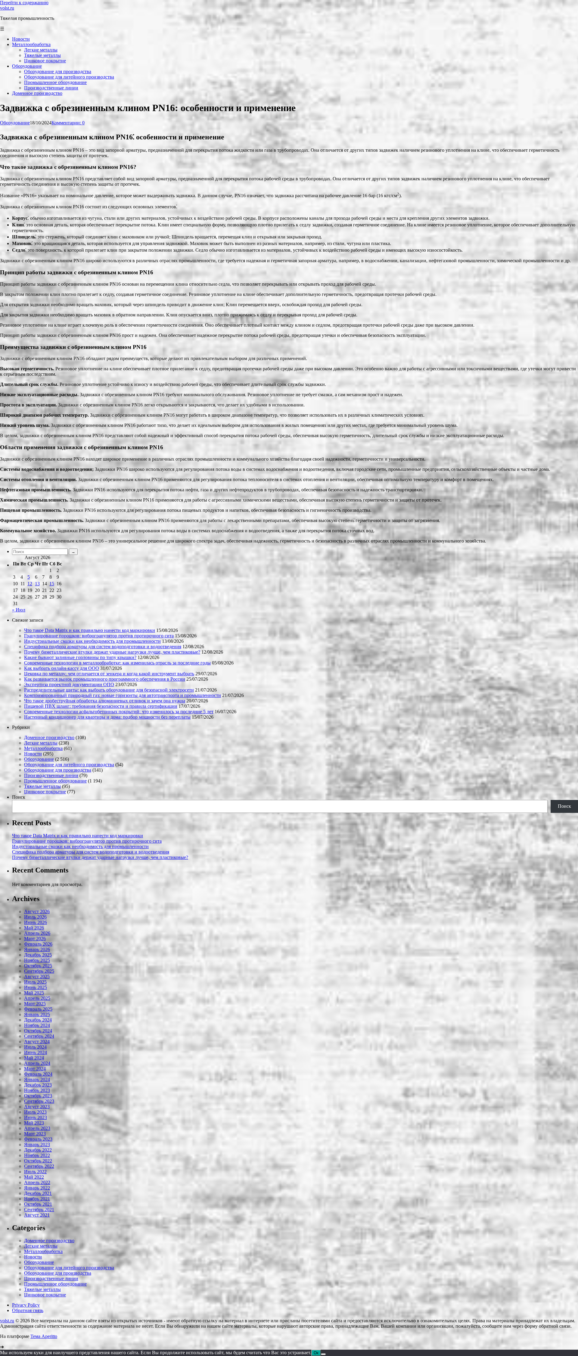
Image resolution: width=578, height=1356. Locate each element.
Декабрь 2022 (38, 1149)
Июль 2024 (35, 1047)
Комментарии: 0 (68, 122)
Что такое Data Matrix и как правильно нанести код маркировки (89, 630)
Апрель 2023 (37, 1128)
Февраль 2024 (38, 1074)
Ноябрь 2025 (37, 960)
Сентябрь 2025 (39, 971)
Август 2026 (37, 911)
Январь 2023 (37, 1144)
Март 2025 (35, 1003)
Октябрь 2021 (38, 1204)
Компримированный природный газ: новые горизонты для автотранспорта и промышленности (122, 695)
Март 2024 (35, 1068)
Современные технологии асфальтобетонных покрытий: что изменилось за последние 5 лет (118, 711)
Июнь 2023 (35, 1117)
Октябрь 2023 (38, 1095)
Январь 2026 (37, 949)
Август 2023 (37, 1106)
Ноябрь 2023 (37, 1090)
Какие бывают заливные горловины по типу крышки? (80, 657)
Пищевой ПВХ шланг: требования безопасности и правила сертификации (100, 706)
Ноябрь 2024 (37, 1025)
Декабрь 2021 (38, 1193)
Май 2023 (34, 1122)
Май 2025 (34, 992)
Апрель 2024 (37, 1063)
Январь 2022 (37, 1187)
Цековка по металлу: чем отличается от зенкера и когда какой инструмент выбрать (109, 673)
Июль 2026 (35, 916)
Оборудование (15, 122)
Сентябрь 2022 (39, 1166)
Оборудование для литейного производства (69, 764)
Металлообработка (43, 748)
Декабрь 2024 (38, 1019)
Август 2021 (37, 1215)
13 (37, 583)
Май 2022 (34, 1177)
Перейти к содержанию (24, 2)
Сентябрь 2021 (39, 1209)
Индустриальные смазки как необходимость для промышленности (92, 641)
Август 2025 (37, 976)
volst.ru (7, 8)
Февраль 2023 (38, 1139)
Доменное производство (49, 737)
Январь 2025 (37, 1014)
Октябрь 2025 (38, 965)
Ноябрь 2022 (37, 1155)
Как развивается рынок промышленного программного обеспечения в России (104, 679)
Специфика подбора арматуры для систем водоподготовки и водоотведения (102, 646)
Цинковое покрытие (45, 791)
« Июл (18, 609)
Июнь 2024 (35, 1052)
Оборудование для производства (57, 770)
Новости (33, 753)
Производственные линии (51, 775)
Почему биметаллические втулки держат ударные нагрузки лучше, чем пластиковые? (112, 652)
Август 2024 (37, 1041)
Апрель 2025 (37, 998)
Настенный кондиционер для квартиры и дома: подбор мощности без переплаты (107, 717)
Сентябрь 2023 (39, 1101)
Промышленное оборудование (55, 780)
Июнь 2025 (35, 987)
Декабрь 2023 (38, 1084)
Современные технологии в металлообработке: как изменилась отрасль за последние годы (117, 662)
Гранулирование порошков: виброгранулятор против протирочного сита (99, 635)
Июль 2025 (35, 981)
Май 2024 (34, 1057)
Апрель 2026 (37, 933)
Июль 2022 (35, 1171)
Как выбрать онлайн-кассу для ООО (61, 668)
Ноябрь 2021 (37, 1198)
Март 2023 (35, 1133)
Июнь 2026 (35, 922)
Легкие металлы (40, 742)
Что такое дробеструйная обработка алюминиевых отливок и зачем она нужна (104, 700)
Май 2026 (34, 927)
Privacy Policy (26, 1305)
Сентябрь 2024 (39, 1036)
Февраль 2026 (38, 944)
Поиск (18, 797)
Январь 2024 (37, 1079)
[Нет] (323, 1354)
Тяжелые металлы (42, 786)
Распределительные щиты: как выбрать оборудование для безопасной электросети (109, 689)
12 (29, 583)
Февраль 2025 (38, 1009)
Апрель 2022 (37, 1182)
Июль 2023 (35, 1112)
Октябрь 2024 (38, 1030)
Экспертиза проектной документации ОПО (69, 684)
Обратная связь (27, 1310)
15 (51, 583)
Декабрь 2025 (38, 954)
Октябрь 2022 (38, 1160)
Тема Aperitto (43, 1336)
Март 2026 (35, 938)
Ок (316, 1353)
